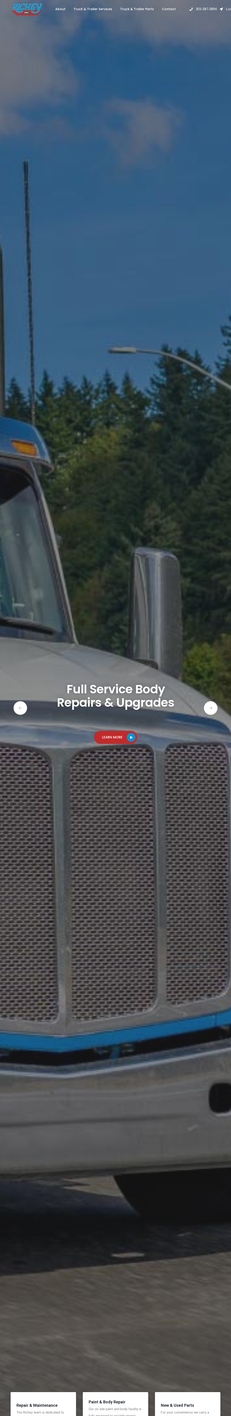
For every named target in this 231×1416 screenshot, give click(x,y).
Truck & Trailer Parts (137, 9)
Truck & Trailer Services (93, 9)
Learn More (112, 737)
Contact (169, 9)
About (60, 9)
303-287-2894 (206, 9)
